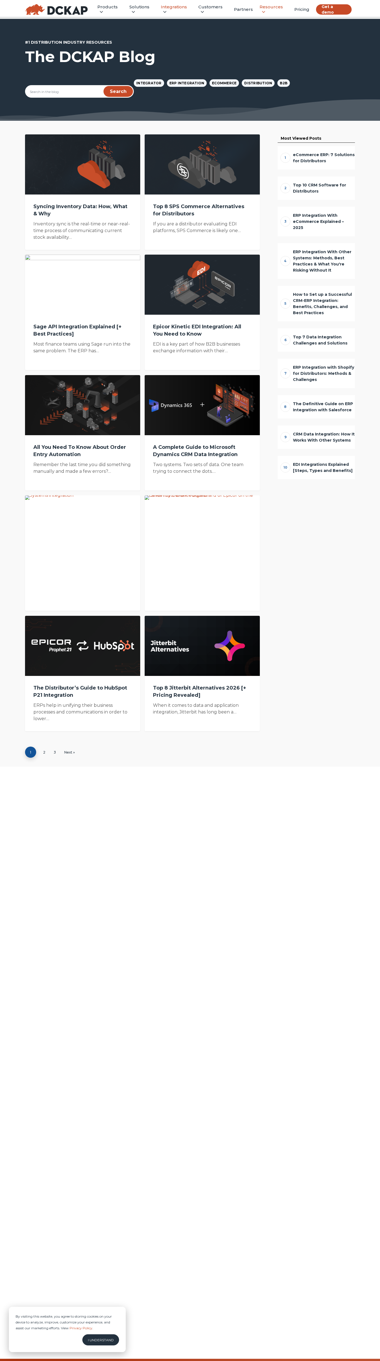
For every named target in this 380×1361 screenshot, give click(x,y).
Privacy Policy (81, 1328)
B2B (283, 83)
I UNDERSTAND (101, 1340)
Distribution (258, 83)
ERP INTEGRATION (186, 83)
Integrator (148, 83)
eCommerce (224, 83)
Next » (69, 752)
